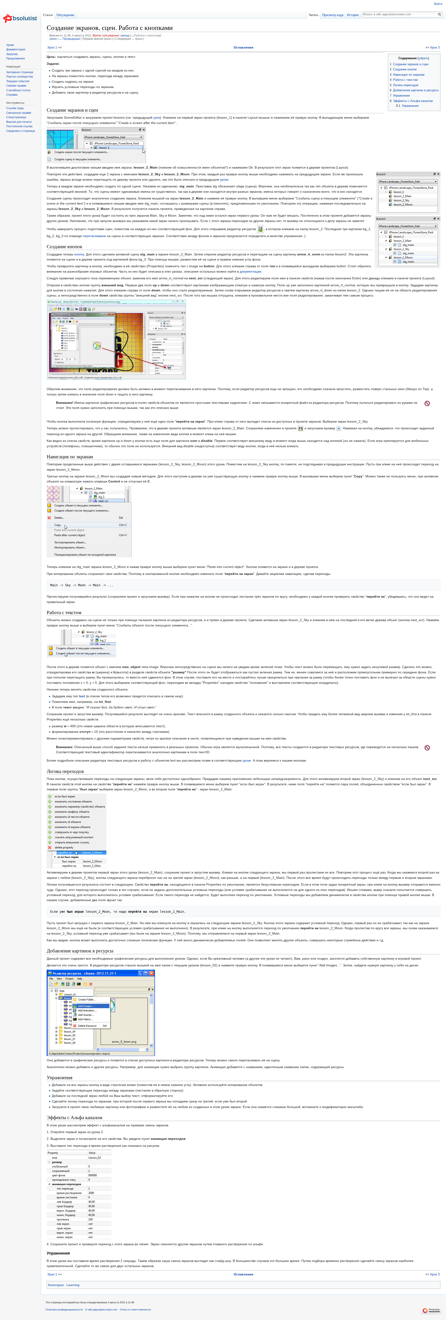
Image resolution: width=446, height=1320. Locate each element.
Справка (11, 94)
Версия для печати (19, 122)
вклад (125, 35)
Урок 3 (435, 47)
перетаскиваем (94, 236)
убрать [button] (423, 58)
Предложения (15, 58)
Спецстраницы (16, 117)
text (82, 696)
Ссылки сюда (15, 108)
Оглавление (243, 47)
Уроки (10, 45)
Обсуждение (65, 15)
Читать (313, 15)
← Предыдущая (69, 38)
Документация (15, 49)
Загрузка (12, 54)
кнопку (79, 254)
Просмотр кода (332, 15)
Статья (48, 15)
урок (156, 117)
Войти (438, 4)
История (353, 15)
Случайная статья (18, 90)
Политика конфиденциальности (64, 1309)
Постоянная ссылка (19, 126)
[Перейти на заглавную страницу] (20, 18)
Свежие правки (16, 85)
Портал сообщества (19, 76)
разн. (53, 38)
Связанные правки (18, 112)
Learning (72, 1285)
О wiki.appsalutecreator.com (101, 1309)
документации (250, 271)
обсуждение (111, 35)
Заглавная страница (19, 72)
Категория (56, 1285)
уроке (224, 179)
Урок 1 (52, 47)
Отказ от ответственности (135, 1309)
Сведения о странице (20, 131)
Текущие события (18, 81)
